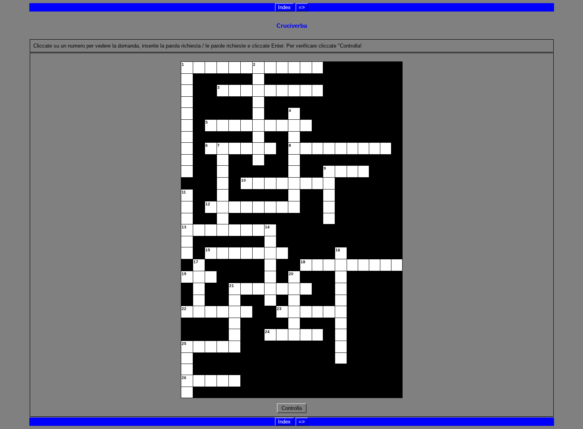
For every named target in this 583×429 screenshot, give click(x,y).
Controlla (291, 408)
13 (184, 227)
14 (267, 227)
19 (184, 274)
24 (267, 331)
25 (184, 343)
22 (184, 308)
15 (207, 250)
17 (196, 262)
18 (303, 262)
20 (291, 274)
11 (184, 192)
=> (302, 7)
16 (338, 250)
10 (243, 180)
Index (284, 7)
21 (231, 285)
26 (184, 377)
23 (279, 308)
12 (207, 204)
